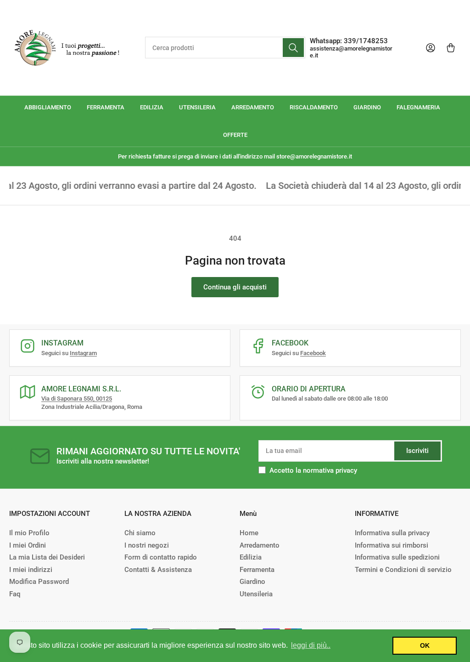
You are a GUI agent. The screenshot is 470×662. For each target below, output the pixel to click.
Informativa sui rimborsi (391, 545)
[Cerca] (293, 48)
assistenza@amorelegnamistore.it (351, 52)
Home (249, 533)
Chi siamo (140, 533)
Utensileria (256, 594)
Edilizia (251, 557)
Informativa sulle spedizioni (397, 557)
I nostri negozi (146, 545)
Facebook (313, 353)
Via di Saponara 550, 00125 (76, 398)
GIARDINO (367, 107)
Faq (14, 594)
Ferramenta (257, 570)
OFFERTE (235, 134)
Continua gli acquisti (235, 287)
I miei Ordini (27, 545)
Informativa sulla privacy (392, 533)
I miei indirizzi (30, 570)
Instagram (83, 353)
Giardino (252, 581)
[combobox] (225, 47)
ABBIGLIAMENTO (47, 107)
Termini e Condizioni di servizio (403, 570)
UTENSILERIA (197, 107)
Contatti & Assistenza (158, 570)
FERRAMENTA (105, 107)
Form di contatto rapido (160, 557)
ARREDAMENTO (252, 107)
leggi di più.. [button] (310, 645)
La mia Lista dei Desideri (47, 557)
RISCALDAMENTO (314, 107)
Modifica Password (39, 581)
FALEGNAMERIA (418, 107)
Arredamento (260, 545)
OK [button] (425, 645)
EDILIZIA (151, 107)
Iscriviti (417, 451)
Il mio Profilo (29, 533)
